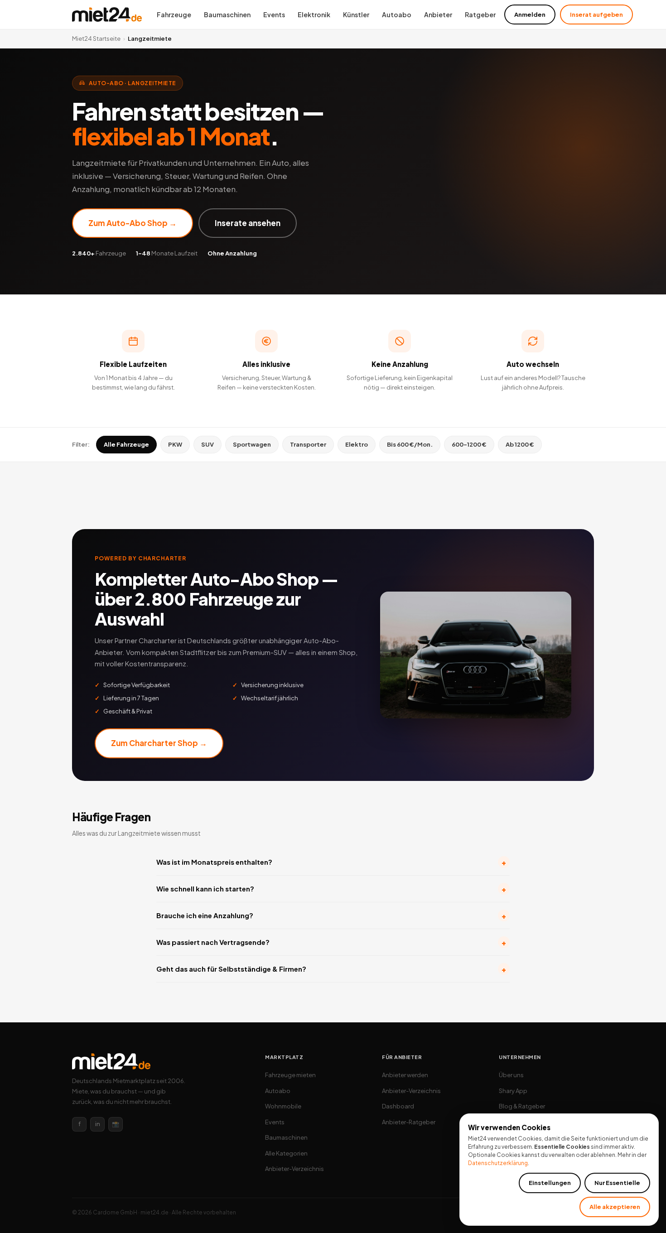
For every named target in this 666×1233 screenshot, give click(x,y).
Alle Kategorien (286, 1153)
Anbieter (438, 14)
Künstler (356, 14)
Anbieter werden (405, 1075)
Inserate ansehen (247, 223)
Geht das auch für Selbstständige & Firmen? (331, 969)
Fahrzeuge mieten (290, 1075)
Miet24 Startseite (96, 38)
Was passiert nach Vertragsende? (331, 942)
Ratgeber (480, 14)
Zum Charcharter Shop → (159, 743)
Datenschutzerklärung (498, 1163)
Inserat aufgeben (596, 14)
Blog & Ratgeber (522, 1106)
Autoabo (396, 14)
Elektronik (314, 14)
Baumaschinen (227, 14)
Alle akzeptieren (614, 1206)
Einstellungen (550, 1182)
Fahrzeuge (174, 14)
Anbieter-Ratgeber (408, 1122)
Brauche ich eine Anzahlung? (331, 915)
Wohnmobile (283, 1106)
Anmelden (529, 14)
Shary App (513, 1090)
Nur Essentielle (617, 1182)
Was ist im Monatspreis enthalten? (331, 862)
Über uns (511, 1075)
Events (274, 14)
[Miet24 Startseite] (107, 14)
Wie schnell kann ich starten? (331, 889)
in (97, 1123)
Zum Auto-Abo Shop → (132, 223)
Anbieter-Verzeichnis (294, 1168)
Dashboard (398, 1106)
